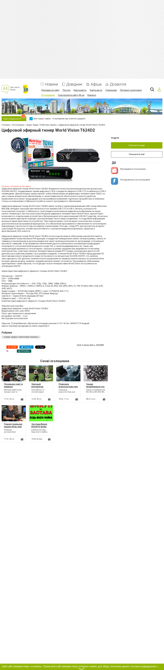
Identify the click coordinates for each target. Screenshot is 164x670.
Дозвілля (118, 84)
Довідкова (111, 90)
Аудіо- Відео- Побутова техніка (21, 337)
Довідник (74, 84)
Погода (66, 90)
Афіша (96, 84)
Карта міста (96, 90)
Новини (51, 84)
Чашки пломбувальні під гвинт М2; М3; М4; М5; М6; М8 (95, 388)
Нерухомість (80, 90)
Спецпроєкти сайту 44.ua (71, 95)
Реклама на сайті (50, 90)
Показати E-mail (136, 154)
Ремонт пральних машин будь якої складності (13, 426)
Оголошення (48, 95)
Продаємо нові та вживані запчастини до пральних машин (13, 388)
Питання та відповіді (131, 90)
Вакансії (91, 95)
